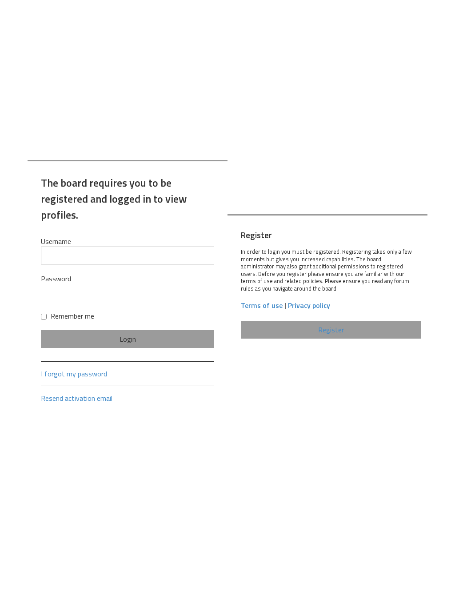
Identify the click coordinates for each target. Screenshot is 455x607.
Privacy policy (309, 305)
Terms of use (262, 305)
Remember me (71, 316)
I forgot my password (74, 373)
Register (331, 329)
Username (56, 241)
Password (56, 278)
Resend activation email (76, 398)
